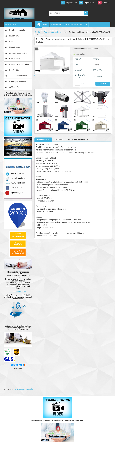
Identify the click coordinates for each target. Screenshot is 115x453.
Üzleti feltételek (56, 24)
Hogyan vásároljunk (71, 24)
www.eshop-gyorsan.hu (23, 389)
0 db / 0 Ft (106, 3)
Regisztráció (88, 3)
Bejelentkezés (71, 3)
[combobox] (101, 64)
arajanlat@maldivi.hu (17, 292)
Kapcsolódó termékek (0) (78, 139)
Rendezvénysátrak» (17, 30)
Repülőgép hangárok (17, 81)
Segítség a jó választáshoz (47, 30)
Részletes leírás (43, 139)
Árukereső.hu (18, 368)
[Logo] (19, 13)
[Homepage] (39, 24)
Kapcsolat (83, 24)
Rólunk (45, 24)
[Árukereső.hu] (18, 365)
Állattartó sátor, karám (18, 53)
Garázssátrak (14, 59)
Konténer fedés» (15, 42)
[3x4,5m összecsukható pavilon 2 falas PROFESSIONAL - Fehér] (45, 91)
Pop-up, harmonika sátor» (19, 64)
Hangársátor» (14, 47)
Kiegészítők (14, 70)
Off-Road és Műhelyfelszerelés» (17, 88)
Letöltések (59, 139)
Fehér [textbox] (96, 65)
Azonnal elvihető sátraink (19, 76)
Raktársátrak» (14, 36)
